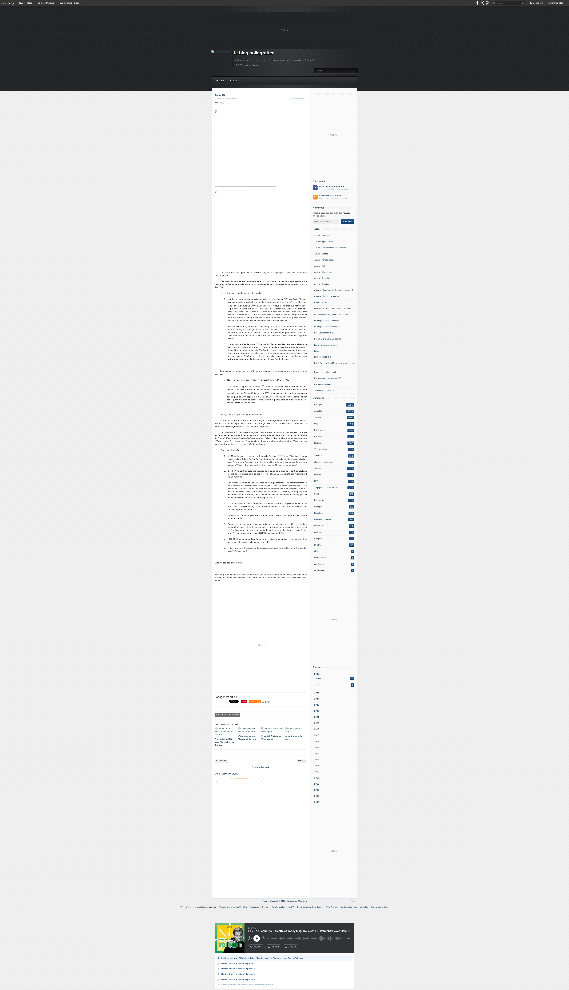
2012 (316, 772)
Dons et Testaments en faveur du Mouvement (334, 308)
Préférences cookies (379, 907)
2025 (316, 693)
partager (275, 947)
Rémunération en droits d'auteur (310, 907)
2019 (316, 729)
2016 (316, 747)
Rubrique (318, 507)
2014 (316, 759)
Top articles (254, 907)
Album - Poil (319, 266)
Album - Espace (321, 254)
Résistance (319, 436)
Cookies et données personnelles (354, 907)
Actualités (318, 411)
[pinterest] (487, 3)
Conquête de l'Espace (323, 538)
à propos (292, 947)
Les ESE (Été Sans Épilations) (327, 339)
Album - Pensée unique (324, 260)
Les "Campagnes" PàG (324, 333)
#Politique (303, 98)
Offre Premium (332, 907)
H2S (316, 481)
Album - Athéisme (322, 235)
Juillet (318, 678)
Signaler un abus (278, 907)
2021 (316, 717)
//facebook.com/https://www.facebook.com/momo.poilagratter (336, 189)
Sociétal (317, 417)
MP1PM (317, 545)
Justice (317, 468)
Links (316, 351)
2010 (316, 784)
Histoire (317, 443)
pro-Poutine (319, 564)
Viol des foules (320, 449)
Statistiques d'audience (324, 390)
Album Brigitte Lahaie (323, 242)
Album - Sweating (321, 284)
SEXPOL (318, 456)
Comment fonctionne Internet (326, 296)
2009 (316, 790)
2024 (316, 699)
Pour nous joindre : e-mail (325, 372)
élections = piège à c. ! (324, 462)
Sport (316, 494)
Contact (234, 81)
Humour (317, 475)
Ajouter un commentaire (239, 779)
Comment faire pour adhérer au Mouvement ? (333, 290)
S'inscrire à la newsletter (227, 714)
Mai (317, 685)
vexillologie (319, 570)
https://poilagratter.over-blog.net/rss (333, 198)
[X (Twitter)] (482, 3)
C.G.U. (291, 907)
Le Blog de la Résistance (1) (326, 321)
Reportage (318, 513)
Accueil (220, 81)
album (316, 551)
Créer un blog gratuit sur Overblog (233, 907)
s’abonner (258, 947)
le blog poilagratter (254, 52)
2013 (316, 765)
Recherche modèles (322, 384)
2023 (316, 705)
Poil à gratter (319, 430)
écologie (317, 532)
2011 (316, 778)
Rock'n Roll (319, 526)
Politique (318, 405)
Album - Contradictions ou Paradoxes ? (331, 248)
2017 (316, 741)
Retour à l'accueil (260, 767)
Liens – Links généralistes (325, 345)
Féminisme (319, 500)
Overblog (302, 901)
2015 (316, 753)
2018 (316, 735)
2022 (316, 711)
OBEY (317, 424)
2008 (316, 796)
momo (195, 907)
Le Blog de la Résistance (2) (326, 327)
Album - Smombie (322, 278)
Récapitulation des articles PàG (327, 378)
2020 (316, 723)
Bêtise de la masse (322, 519)
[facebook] (477, 3)
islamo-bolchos (320, 558)
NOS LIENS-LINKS (322, 357)
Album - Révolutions (323, 272)
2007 (316, 802)
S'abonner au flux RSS (330, 195)
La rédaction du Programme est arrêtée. (331, 314)
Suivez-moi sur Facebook (331, 186)
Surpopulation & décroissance (327, 487)
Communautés (320, 302)
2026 (316, 674)
